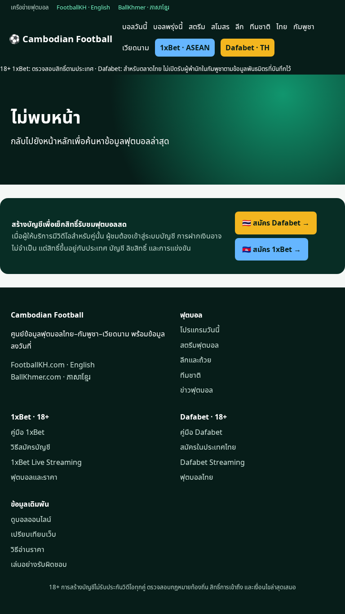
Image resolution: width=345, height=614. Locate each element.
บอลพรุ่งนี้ (168, 26)
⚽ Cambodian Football (60, 39)
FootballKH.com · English (53, 365)
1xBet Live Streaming (46, 462)
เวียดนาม (135, 48)
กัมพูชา (303, 26)
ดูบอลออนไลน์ (31, 519)
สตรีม (197, 26)
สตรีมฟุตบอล (199, 345)
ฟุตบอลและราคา (34, 477)
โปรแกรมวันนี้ (200, 330)
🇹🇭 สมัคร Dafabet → (276, 223)
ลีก (239, 26)
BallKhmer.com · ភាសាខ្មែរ (51, 377)
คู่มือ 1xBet (27, 432)
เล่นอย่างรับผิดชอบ (39, 564)
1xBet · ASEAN (185, 48)
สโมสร (220, 26)
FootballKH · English (83, 7)
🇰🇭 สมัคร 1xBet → (271, 249)
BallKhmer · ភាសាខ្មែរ (143, 7)
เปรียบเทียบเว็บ (33, 534)
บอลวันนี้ (134, 26)
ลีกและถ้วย (196, 360)
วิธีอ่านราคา (27, 549)
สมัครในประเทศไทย (208, 447)
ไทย (282, 26)
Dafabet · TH (248, 48)
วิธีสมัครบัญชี (30, 447)
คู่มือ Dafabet (201, 432)
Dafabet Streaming (212, 462)
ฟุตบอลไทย (196, 477)
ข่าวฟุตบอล (196, 390)
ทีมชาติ (260, 26)
